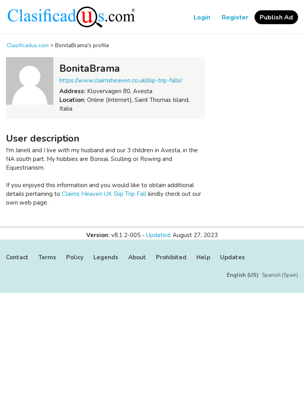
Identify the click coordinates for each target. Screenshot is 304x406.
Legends (105, 257)
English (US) (242, 275)
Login (202, 17)
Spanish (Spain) (280, 275)
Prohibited (171, 257)
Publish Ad (276, 17)
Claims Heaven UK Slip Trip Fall (104, 194)
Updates (232, 257)
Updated (158, 235)
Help (203, 257)
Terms (47, 257)
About (137, 257)
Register (235, 17)
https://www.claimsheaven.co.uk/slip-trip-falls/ (120, 80)
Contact (17, 257)
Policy (75, 257)
